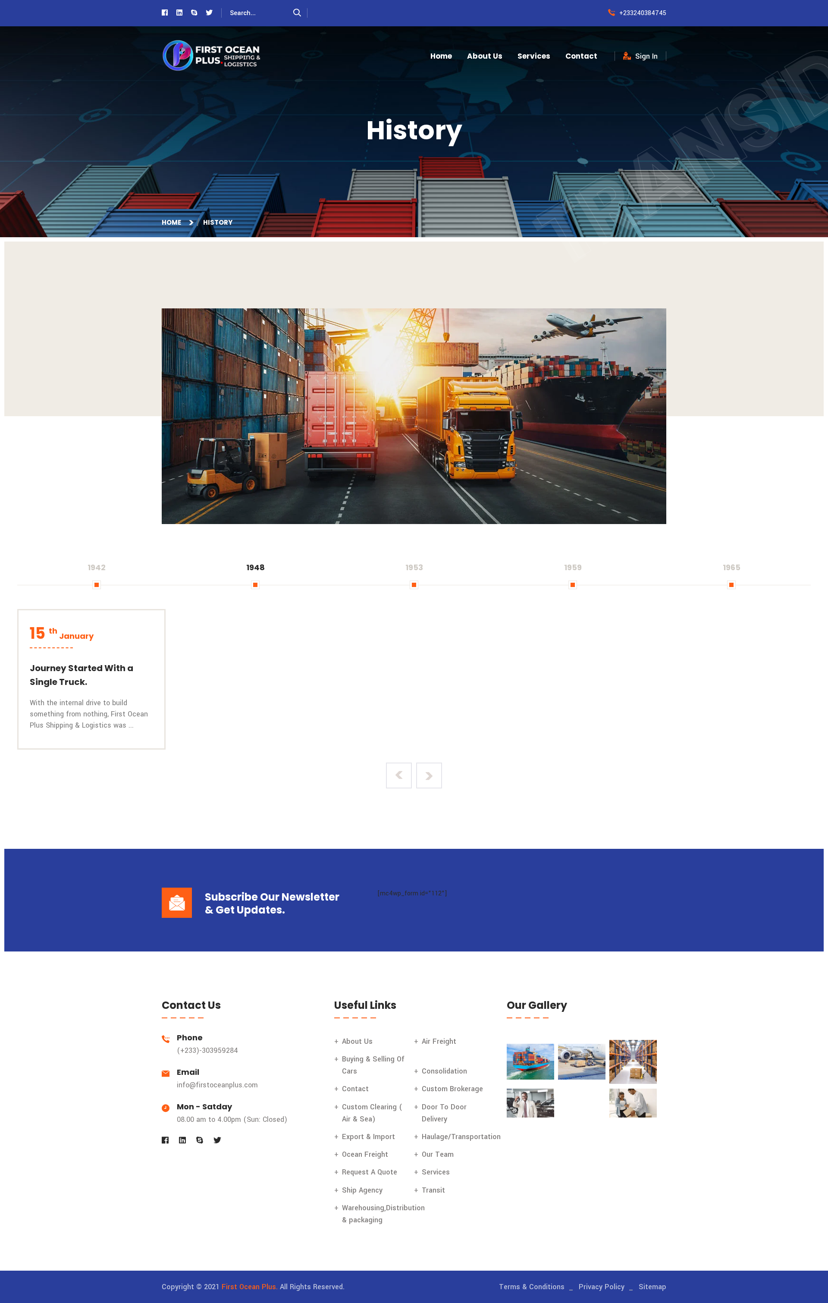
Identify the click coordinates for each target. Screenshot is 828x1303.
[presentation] (399, 775)
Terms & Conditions (532, 1287)
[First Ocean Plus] (211, 55)
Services (534, 56)
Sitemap (652, 1287)
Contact (581, 56)
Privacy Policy (601, 1287)
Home (441, 56)
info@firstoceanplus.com (217, 1085)
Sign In (646, 56)
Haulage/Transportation (461, 1137)
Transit (433, 1190)
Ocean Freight (365, 1154)
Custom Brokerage (452, 1089)
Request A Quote (369, 1172)
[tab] (96, 568)
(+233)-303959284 (207, 1050)
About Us (484, 56)
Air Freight (439, 1041)
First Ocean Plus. (250, 1287)
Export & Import (368, 1137)
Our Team (438, 1154)
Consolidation (444, 1071)
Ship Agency (362, 1190)
